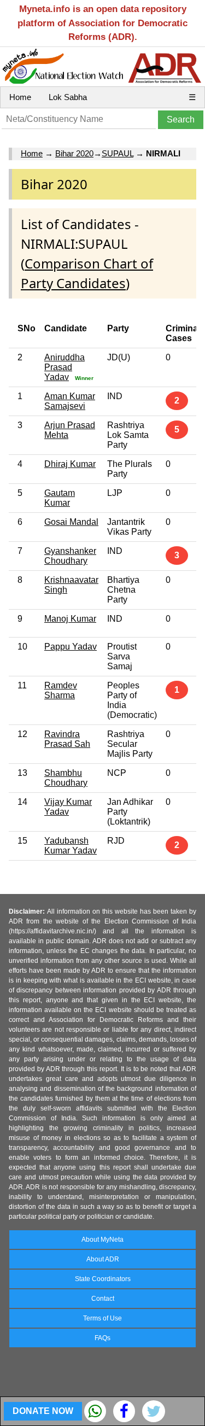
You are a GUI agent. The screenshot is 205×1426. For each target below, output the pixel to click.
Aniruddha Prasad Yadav (64, 367)
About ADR (102, 1259)
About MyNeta (102, 1239)
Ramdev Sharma (60, 690)
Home (20, 97)
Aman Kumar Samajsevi (69, 401)
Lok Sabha (68, 97)
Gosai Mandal (71, 522)
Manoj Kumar (70, 618)
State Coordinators (103, 1279)
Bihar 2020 (74, 153)
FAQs (102, 1338)
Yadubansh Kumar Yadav (70, 845)
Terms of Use (102, 1318)
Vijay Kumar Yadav (68, 806)
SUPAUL (117, 153)
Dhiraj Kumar (70, 464)
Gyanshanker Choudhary (70, 555)
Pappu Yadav (70, 646)
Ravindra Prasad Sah (67, 739)
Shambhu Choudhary (65, 777)
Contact (102, 1298)
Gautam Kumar (59, 497)
